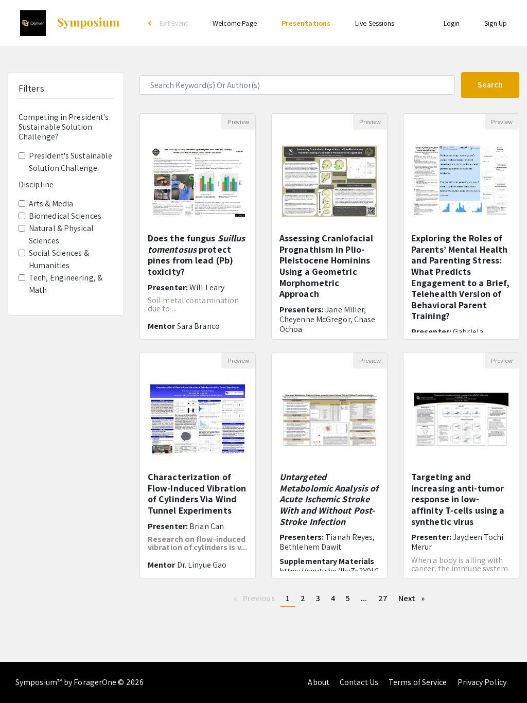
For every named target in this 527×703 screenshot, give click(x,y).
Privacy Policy (482, 682)
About (318, 682)
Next (414, 598)
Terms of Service (418, 682)
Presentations (306, 23)
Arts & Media (51, 203)
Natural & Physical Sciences (61, 234)
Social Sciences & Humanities (59, 259)
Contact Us (359, 682)
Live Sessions (374, 23)
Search (490, 84)
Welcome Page (235, 23)
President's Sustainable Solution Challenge (70, 161)
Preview (238, 121)
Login (452, 23)
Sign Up (495, 23)
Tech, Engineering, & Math (65, 283)
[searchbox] (297, 85)
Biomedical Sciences (65, 215)
